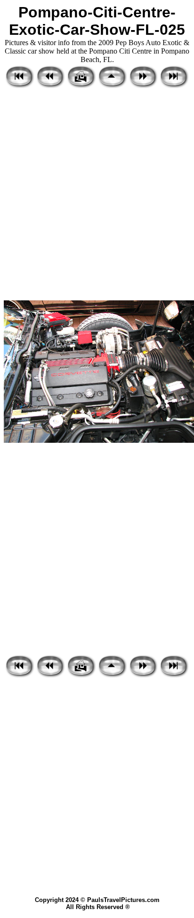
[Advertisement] (97, 195)
